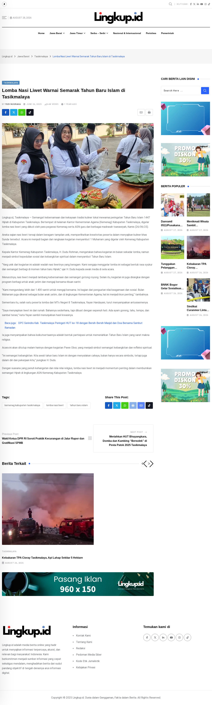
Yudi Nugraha (13, 104)
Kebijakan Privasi (85, 667)
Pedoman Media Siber (89, 654)
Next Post (137, 432)
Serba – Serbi (97, 33)
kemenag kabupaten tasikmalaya (22, 405)
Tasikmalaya (9, 551)
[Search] (171, 4)
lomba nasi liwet (55, 405)
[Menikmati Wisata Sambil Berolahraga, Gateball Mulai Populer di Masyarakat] (198, 205)
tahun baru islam (79, 405)
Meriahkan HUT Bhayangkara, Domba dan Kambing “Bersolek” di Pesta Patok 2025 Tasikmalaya (125, 440)
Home (41, 33)
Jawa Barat (56, 33)
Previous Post (10, 434)
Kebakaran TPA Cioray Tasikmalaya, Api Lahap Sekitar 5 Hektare (42, 557)
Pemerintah (167, 33)
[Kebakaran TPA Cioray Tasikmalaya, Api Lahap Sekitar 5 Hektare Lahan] (198, 247)
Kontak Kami (83, 635)
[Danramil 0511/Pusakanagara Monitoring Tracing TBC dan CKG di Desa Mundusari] (172, 205)
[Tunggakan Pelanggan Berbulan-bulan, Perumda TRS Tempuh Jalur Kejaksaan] (172, 247)
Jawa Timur (76, 33)
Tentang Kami (84, 642)
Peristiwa (151, 33)
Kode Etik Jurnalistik (88, 661)
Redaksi (80, 648)
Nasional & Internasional (127, 33)
